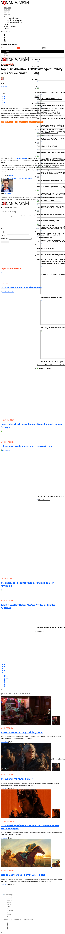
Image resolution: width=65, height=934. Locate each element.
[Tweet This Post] (34, 667)
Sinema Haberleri (10, 26)
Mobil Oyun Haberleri (14, 20)
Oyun (5, 16)
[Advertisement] (13, 254)
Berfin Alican (4, 742)
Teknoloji (7, 8)
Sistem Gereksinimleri (14, 22)
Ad (2, 232)
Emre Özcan (4, 87)
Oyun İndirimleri (13, 18)
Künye (8, 912)
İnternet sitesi (5, 239)
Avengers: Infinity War (14, 178)
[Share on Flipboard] (34, 669)
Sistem (6, 12)
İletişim (9, 914)
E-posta (3, 235)
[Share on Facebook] (34, 664)
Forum (6, 28)
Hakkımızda (7, 51)
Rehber (6, 24)
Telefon (7, 14)
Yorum (3, 228)
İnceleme (7, 10)
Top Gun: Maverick (27, 178)
